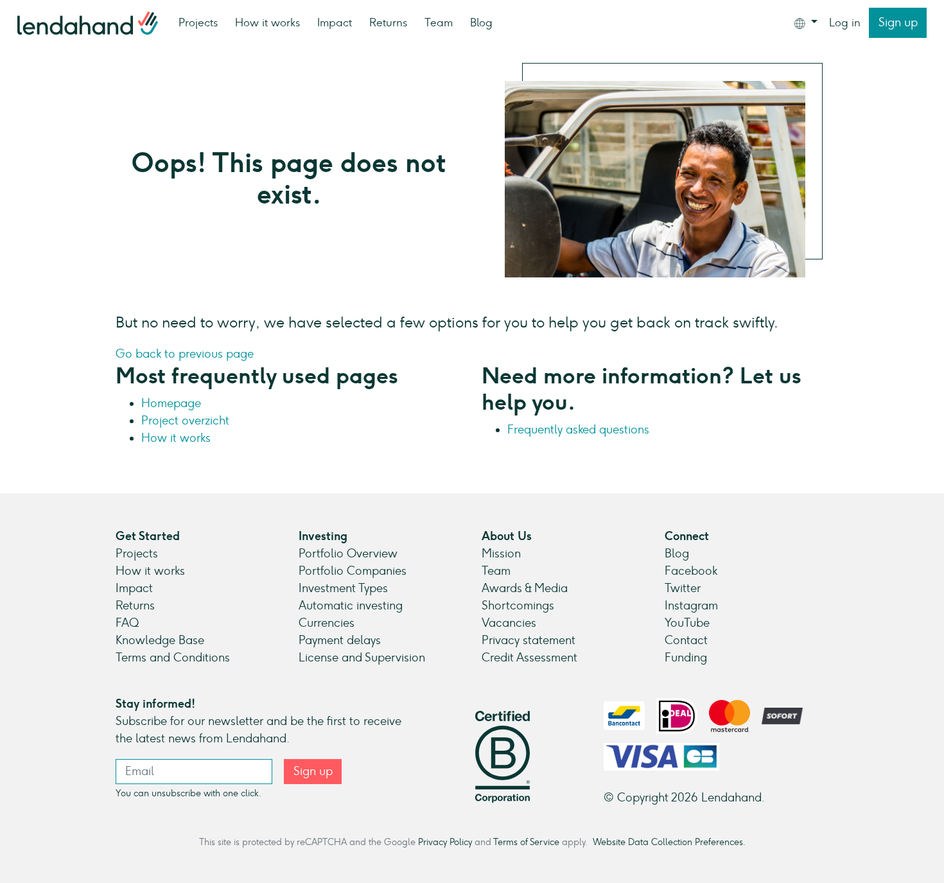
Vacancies (509, 623)
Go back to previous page (185, 354)
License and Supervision (362, 658)
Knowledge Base (160, 640)
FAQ (127, 623)
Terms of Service (526, 842)
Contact (686, 640)
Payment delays (340, 640)
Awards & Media (525, 588)
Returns (388, 22)
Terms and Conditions (173, 658)
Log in (845, 22)
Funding (686, 658)
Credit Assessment (529, 658)
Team (438, 22)
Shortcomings (518, 606)
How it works (267, 22)
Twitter (683, 588)
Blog (481, 22)
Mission (501, 553)
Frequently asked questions (578, 430)
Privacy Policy (445, 842)
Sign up (898, 22)
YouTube (687, 623)
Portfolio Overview (348, 553)
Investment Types (343, 588)
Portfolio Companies (352, 571)
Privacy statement (528, 640)
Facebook (691, 571)
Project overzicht (185, 421)
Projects (198, 22)
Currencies (326, 623)
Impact (334, 22)
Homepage (171, 403)
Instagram (691, 606)
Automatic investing (351, 606)
